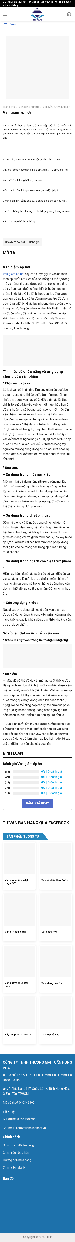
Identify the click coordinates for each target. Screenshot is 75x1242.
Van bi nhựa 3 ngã (15, 931)
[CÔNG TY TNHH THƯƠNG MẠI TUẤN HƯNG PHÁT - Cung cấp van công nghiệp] (37, 14)
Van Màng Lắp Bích (52, 983)
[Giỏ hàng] (69, 14)
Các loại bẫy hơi (50, 1034)
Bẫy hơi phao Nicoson (18, 1034)
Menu (13, 24)
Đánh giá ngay (37, 803)
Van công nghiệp (29, 106)
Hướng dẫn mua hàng (17, 1160)
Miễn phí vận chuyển (42, 1)
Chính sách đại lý (14, 1167)
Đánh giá (34, 242)
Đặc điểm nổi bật (15, 242)
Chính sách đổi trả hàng (18, 1145)
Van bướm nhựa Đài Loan (16, 984)
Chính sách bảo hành (16, 1153)
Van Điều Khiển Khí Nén (56, 106)
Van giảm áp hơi (13, 274)
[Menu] (5, 14)
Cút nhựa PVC (49, 931)
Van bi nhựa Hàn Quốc (54, 880)
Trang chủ (9, 106)
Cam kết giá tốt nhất (15, 1)
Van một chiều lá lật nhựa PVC (16, 881)
